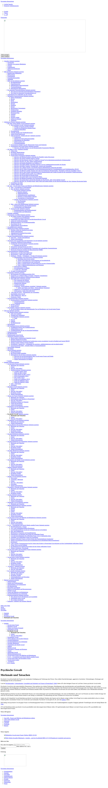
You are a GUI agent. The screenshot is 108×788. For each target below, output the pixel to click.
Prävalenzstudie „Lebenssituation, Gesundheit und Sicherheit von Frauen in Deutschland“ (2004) (31, 683)
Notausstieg (4, 17)
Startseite (6, 613)
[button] (14, 61)
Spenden (3, 608)
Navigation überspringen (7, 1)
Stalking (64, 699)
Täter (2, 704)
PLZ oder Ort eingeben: (7, 744)
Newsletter (3, 610)
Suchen (3, 748)
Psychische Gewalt (9, 616)
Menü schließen (5, 56)
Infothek (6, 614)
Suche (2, 607)
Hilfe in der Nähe (5, 605)
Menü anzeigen (5, 54)
